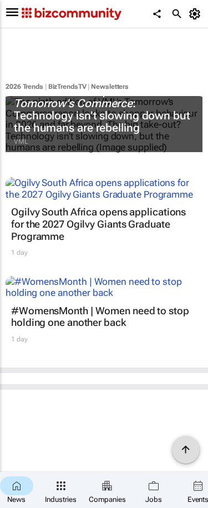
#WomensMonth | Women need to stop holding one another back (100, 317)
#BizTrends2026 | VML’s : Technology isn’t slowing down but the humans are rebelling (102, 109)
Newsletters (110, 86)
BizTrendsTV (67, 86)
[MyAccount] (196, 14)
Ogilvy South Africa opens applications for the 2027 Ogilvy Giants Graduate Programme (98, 224)
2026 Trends (24, 86)
